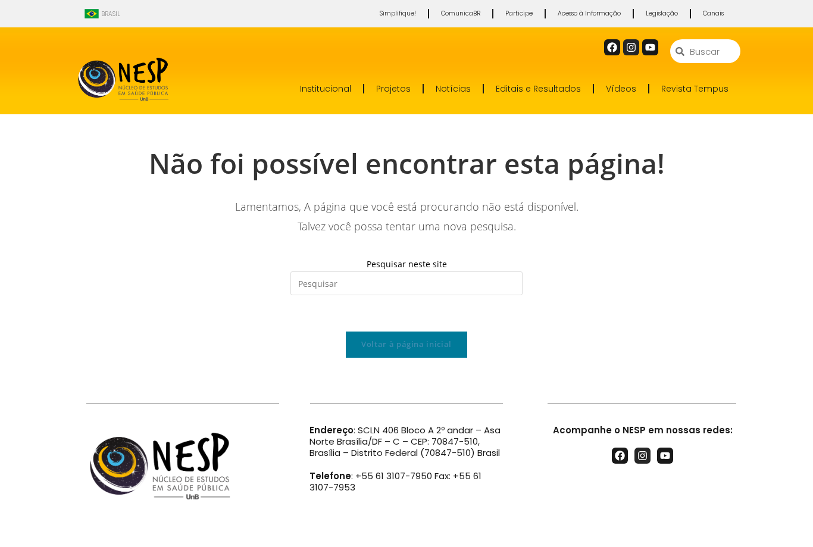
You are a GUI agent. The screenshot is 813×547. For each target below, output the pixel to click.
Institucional (325, 89)
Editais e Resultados (538, 89)
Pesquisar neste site (407, 264)
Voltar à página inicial (406, 344)
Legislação (662, 13)
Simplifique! (398, 13)
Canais (713, 13)
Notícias (453, 89)
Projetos (393, 89)
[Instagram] (631, 47)
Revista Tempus (694, 89)
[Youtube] (650, 47)
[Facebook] (612, 47)
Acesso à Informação (589, 13)
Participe (519, 13)
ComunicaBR (460, 13)
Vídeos (621, 89)
